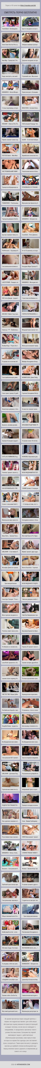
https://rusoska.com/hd (28, 5)
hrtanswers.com (23, 1064)
